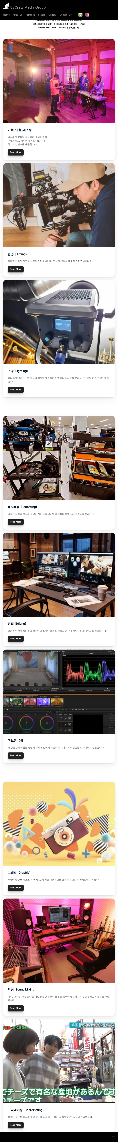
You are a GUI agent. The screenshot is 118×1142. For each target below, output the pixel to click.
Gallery (52, 14)
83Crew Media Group (28, 7)
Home (6, 14)
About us (17, 14)
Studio (41, 14)
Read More (15, 152)
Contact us (65, 14)
